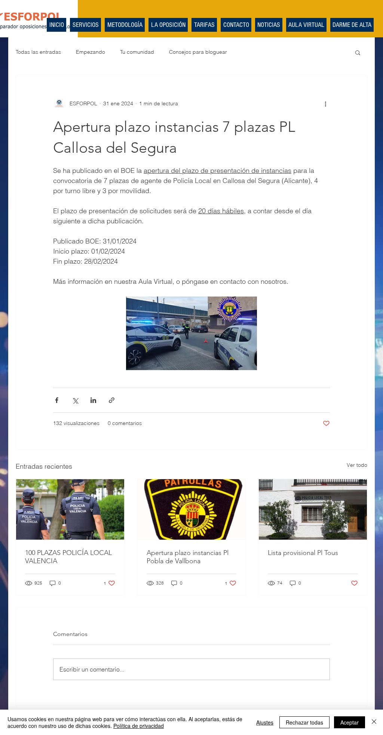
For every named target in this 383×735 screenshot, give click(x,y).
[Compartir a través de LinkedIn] (93, 400)
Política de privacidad (138, 725)
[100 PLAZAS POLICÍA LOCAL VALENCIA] (70, 509)
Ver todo (357, 465)
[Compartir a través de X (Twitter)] (75, 400)
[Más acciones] (325, 103)
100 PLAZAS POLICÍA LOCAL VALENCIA (68, 557)
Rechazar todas (304, 722)
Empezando (90, 52)
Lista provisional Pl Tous (303, 553)
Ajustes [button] (264, 722)
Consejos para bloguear (198, 52)
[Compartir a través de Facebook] (56, 400)
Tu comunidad (137, 52)
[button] (357, 52)
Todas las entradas (38, 52)
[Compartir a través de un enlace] (111, 400)
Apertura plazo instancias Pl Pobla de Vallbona (188, 557)
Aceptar (349, 722)
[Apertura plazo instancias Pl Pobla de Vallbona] (192, 509)
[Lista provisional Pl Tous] (313, 509)
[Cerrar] (374, 722)
